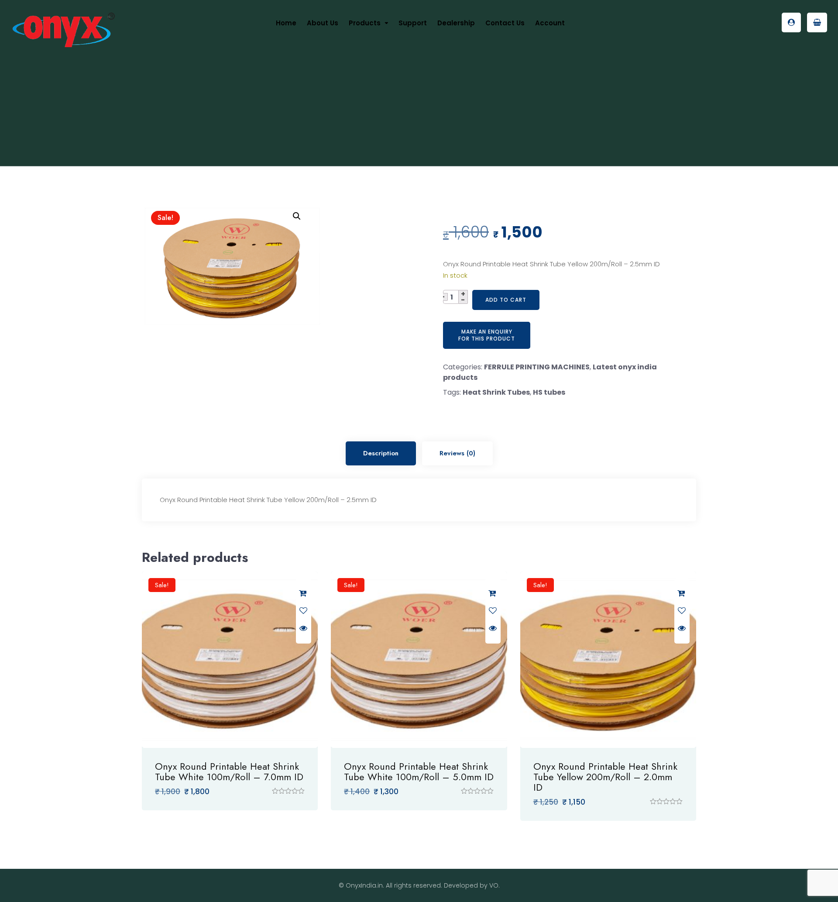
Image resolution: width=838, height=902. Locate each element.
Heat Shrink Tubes (496, 392)
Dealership (456, 23)
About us (322, 23)
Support (412, 23)
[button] (297, 216)
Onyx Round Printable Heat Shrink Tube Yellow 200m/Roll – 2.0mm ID (605, 776)
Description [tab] (380, 453)
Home (286, 23)
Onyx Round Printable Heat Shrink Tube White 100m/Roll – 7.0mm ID (229, 771)
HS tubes (549, 392)
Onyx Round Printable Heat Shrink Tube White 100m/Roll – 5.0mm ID (419, 771)
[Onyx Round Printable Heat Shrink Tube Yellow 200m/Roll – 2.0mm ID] (608, 659)
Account (550, 23)
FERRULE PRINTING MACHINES (537, 367)
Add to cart (505, 299)
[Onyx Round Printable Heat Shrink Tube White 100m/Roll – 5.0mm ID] (419, 659)
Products (365, 23)
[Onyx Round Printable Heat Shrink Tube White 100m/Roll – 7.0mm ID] (230, 659)
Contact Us (505, 23)
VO (493, 885)
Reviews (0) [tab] (457, 453)
